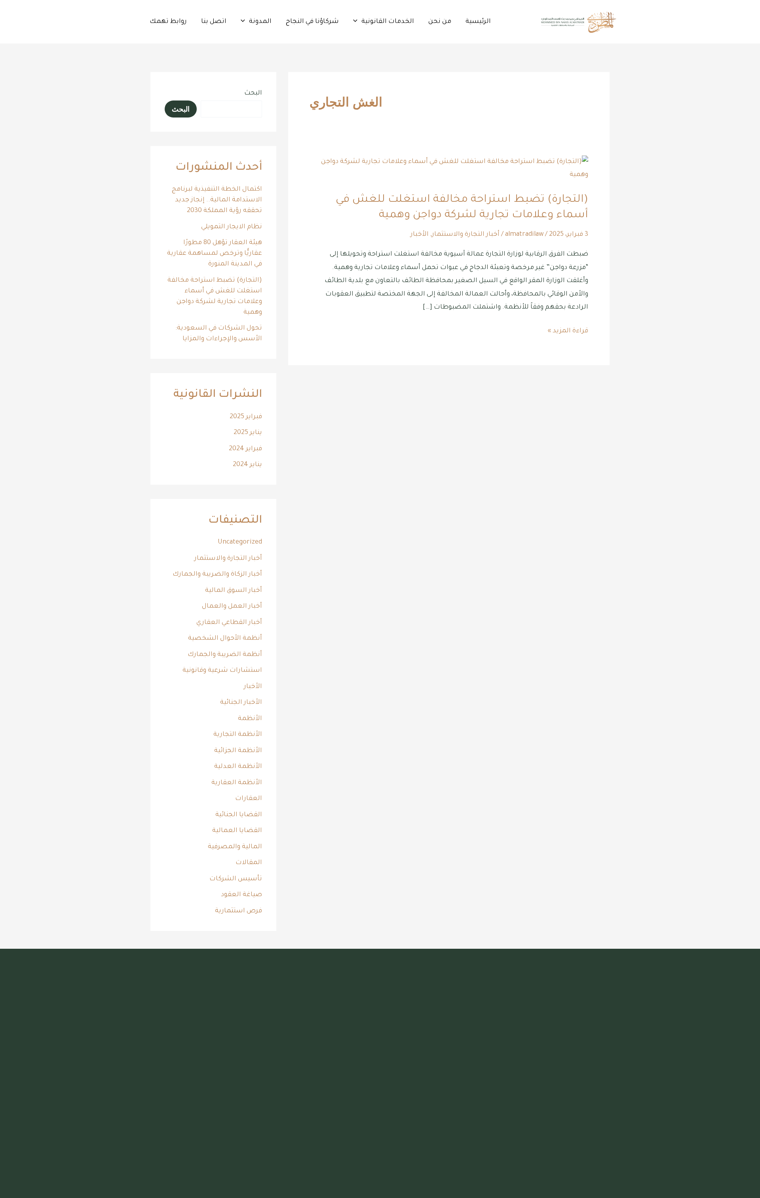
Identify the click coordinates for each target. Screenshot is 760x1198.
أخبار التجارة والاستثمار (466, 234)
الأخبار (419, 234)
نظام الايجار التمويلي (231, 227)
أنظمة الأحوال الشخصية (225, 638)
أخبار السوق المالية (233, 590)
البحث (253, 93)
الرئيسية (478, 21)
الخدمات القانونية (387, 21)
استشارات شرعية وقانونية (222, 670)
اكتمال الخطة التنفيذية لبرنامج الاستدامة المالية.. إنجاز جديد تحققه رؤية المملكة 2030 (217, 200)
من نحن (439, 21)
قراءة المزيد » (567, 330)
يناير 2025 (248, 432)
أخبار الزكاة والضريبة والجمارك (217, 574)
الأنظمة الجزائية (238, 750)
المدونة (260, 21)
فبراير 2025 (246, 417)
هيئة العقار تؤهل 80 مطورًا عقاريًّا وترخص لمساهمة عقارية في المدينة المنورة (214, 253)
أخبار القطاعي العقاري (229, 622)
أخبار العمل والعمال (232, 606)
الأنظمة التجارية (237, 734)
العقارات (248, 798)
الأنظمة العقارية (236, 783)
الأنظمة (250, 718)
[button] (357, 22)
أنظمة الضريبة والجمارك (225, 654)
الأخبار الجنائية (241, 702)
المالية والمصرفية (235, 847)
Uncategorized (240, 542)
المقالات (249, 862)
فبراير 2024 (245, 449)
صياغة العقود (241, 894)
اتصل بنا (213, 21)
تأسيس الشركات (235, 879)
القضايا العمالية (237, 830)
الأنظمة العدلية (238, 766)
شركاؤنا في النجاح (312, 21)
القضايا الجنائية (238, 815)
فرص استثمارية (238, 911)
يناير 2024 (247, 464)
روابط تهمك (168, 21)
